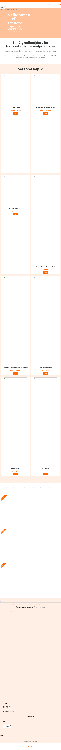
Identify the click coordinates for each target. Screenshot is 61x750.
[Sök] (31, 1)
